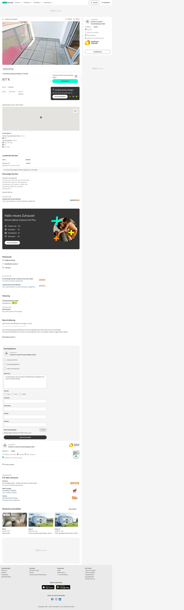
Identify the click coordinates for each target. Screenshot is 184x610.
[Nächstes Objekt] (74, 519)
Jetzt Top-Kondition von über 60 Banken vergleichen (18, 201)
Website (21, 454)
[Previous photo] (8, 43)
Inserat (95, 2)
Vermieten (37, 2)
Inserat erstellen (90, 572)
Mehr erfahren (31, 454)
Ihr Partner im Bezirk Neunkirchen (12, 281)
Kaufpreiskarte (89, 574)
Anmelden (106, 2)
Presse (31, 572)
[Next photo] (73, 43)
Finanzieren (47, 2)
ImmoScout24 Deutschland (37, 574)
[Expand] (75, 111)
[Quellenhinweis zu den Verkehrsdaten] (11, 133)
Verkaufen (27, 2)
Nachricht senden (25, 437)
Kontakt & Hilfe (34, 570)
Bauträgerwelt (89, 577)
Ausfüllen (42, 429)
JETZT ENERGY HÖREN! (9, 492)
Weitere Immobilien (10, 454)
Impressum (5, 574)
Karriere (4, 572)
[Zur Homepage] (8, 2)
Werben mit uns (90, 579)
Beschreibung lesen (8, 337)
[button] (41, 43)
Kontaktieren (65, 81)
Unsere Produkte (90, 570)
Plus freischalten (60, 96)
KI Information (63, 574)
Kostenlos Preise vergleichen (11, 500)
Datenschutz (61, 572)
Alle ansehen (72, 509)
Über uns (4, 570)
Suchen (17, 2)
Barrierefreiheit (6, 577)
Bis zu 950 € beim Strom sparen (12, 311)
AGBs (59, 570)
